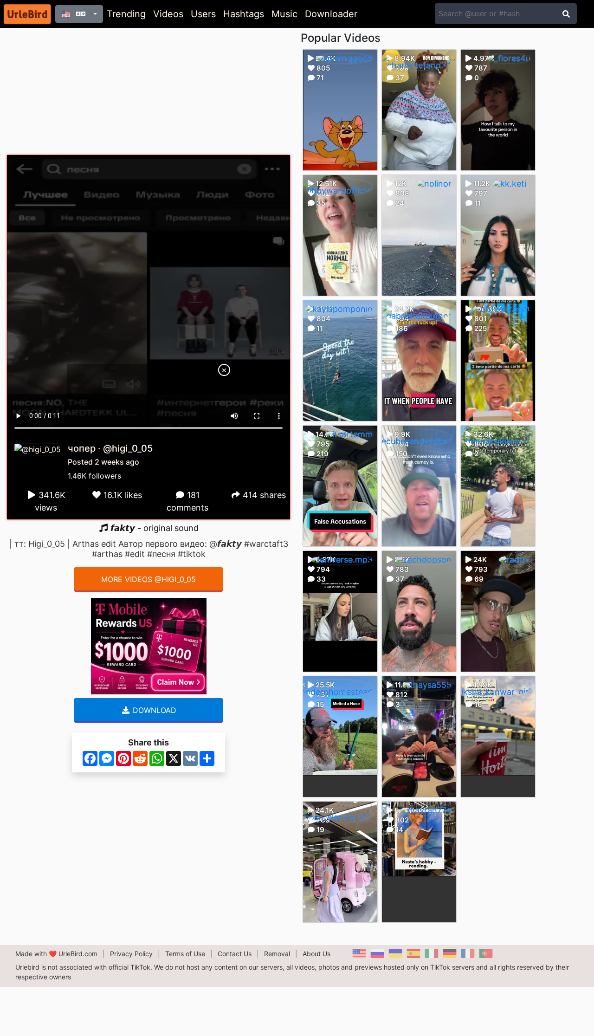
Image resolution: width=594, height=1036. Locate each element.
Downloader (331, 13)
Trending (126, 13)
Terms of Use (185, 954)
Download (153, 710)
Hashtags (243, 13)
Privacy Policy (131, 954)
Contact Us (235, 954)
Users (203, 13)
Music (284, 13)
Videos (168, 13)
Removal (277, 954)
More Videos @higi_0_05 (148, 579)
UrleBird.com (77, 954)
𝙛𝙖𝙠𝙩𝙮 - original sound (153, 528)
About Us (316, 954)
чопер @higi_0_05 (110, 448)
